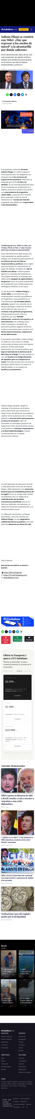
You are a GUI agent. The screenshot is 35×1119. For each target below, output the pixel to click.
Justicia (3, 1084)
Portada (21, 1058)
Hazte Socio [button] (23, 29)
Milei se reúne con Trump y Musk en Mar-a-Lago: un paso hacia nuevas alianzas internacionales (16, 247)
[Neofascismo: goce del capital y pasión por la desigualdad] (17, 899)
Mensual (19, 671)
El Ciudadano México (9, 101)
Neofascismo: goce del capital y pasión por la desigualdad (16, 915)
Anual (27, 671)
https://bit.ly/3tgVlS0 (13, 573)
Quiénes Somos (6, 1036)
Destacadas (12, 69)
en (26, 1107)
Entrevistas (22, 1067)
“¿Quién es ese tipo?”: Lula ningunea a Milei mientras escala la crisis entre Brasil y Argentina (17, 839)
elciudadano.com (11, 578)
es (23, 1107)
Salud (9, 1084)
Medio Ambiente (12, 1082)
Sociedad (29, 1084)
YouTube (29, 640)
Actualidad (22, 1061)
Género (14, 1084)
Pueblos (29, 1082)
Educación (4, 1086)
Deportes (4, 1088)
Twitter (21, 1042)
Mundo (20, 69)
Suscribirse (17, 695)
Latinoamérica (6, 1067)
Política (3, 69)
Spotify (21, 1050)
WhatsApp (18, 640)
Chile (2, 1058)
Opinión (21, 1064)
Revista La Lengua (25, 1072)
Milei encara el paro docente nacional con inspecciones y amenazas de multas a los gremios (17, 877)
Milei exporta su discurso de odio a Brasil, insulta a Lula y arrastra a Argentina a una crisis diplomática (17, 799)
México (27, 69)
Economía (22, 1082)
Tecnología (22, 1086)
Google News (5, 641)
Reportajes (22, 1069)
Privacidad (4, 1048)
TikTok (21, 1048)
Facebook (22, 1036)
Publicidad (4, 1042)
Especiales (21, 1084)
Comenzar (18, 719)
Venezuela (4, 1064)
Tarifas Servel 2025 (19, 1104)
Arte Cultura (13, 1086)
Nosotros (16, 1098)
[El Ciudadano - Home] (9, 29)
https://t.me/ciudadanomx (15, 575)
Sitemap (28, 1104)
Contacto (4, 1045)
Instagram (22, 1039)
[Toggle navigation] (31, 29)
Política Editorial (6, 1039)
